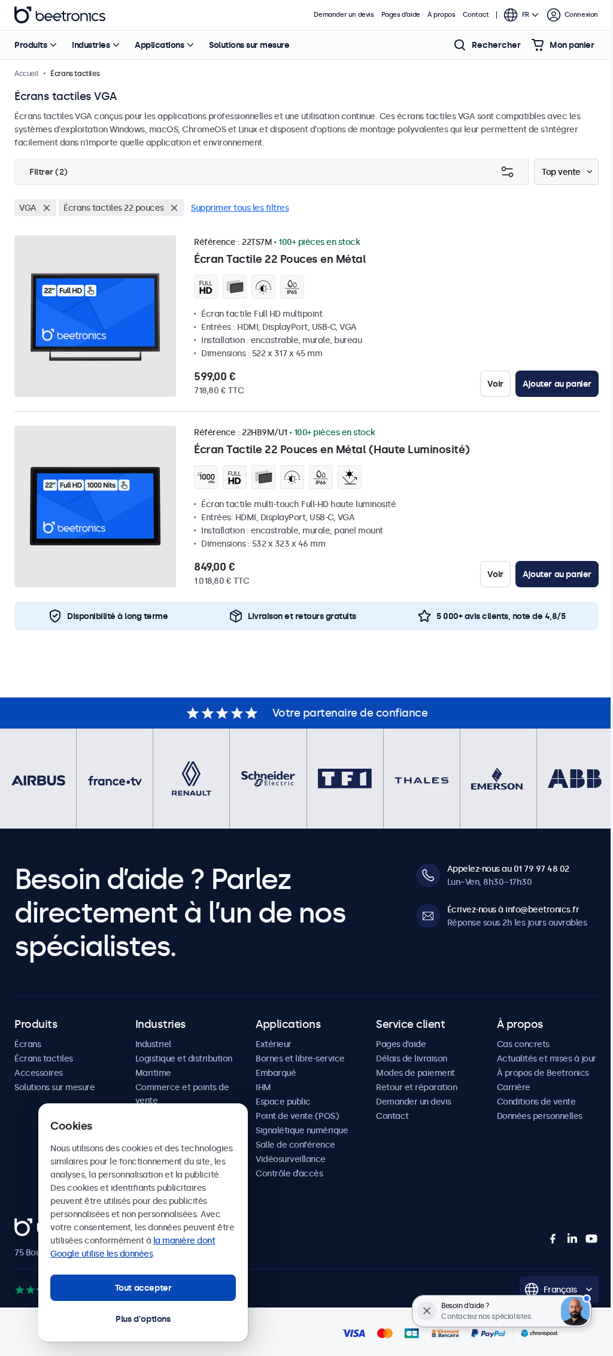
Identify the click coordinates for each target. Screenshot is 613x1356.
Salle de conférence (295, 1144)
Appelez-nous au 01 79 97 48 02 (508, 868)
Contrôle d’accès (289, 1173)
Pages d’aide (400, 14)
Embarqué (276, 1073)
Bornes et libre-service (300, 1058)
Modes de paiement (415, 1073)
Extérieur (274, 1044)
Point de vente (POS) (297, 1116)
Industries (91, 45)
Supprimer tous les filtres (240, 208)
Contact (476, 14)
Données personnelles (539, 1116)
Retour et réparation (416, 1087)
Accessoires (38, 1073)
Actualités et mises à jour (546, 1058)
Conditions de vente (536, 1101)
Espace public (283, 1101)
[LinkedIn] (572, 1238)
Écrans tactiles (43, 1058)
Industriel (153, 1044)
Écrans (27, 1044)
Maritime (153, 1073)
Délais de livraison (411, 1058)
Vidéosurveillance (291, 1159)
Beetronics (59, 15)
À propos (441, 14)
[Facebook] (553, 1238)
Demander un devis (344, 14)
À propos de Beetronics (543, 1073)
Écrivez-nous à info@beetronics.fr (513, 909)
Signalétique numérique (302, 1130)
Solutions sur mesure (249, 45)
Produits (30, 45)
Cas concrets (523, 1044)
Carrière (513, 1087)
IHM (263, 1087)
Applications (159, 45)
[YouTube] (591, 1238)
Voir (495, 384)
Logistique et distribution (183, 1058)
